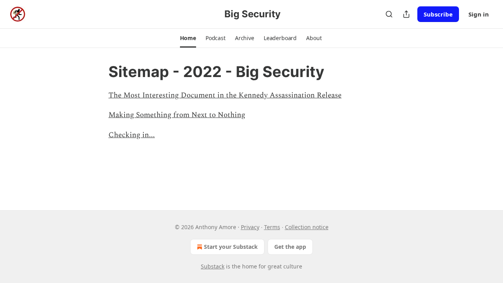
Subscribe (438, 14)
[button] (188, 38)
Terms (272, 227)
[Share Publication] (406, 14)
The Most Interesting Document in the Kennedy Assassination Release (224, 95)
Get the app (290, 246)
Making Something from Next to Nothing (176, 115)
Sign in (478, 14)
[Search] (389, 14)
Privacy (250, 227)
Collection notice (307, 227)
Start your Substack (231, 246)
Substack (212, 266)
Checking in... (131, 135)
